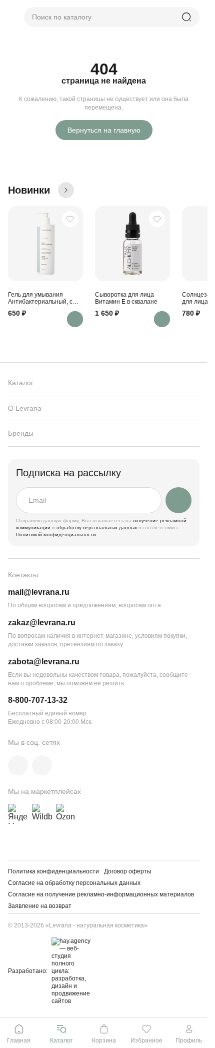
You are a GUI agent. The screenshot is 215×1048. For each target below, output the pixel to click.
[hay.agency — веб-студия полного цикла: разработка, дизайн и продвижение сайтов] (70, 971)
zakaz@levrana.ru (42, 622)
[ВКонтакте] (18, 765)
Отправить (179, 500)
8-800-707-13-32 (38, 700)
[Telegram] (42, 765)
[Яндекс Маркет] (18, 814)
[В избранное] (70, 219)
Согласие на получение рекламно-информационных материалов (101, 894)
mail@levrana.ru (39, 592)
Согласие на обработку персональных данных (74, 882)
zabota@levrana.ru (44, 661)
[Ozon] (66, 814)
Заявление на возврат (40, 905)
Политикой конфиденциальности (56, 534)
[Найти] (187, 17)
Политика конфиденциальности (53, 871)
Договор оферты (128, 871)
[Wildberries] (42, 814)
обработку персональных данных (97, 527)
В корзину (75, 319)
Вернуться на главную (104, 130)
